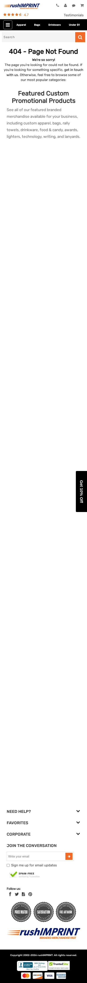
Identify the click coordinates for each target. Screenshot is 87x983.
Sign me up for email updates (34, 865)
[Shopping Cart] (82, 5)
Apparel (21, 24)
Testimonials (74, 15)
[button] (81, 491)
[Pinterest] (30, 894)
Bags (37, 24)
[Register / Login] (65, 5)
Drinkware (54, 24)
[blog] (23, 894)
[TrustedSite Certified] (24, 874)
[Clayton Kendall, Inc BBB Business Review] (32, 970)
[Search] (80, 37)
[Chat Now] (73, 5)
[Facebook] (10, 894)
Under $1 (74, 24)
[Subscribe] (68, 856)
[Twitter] (17, 894)
